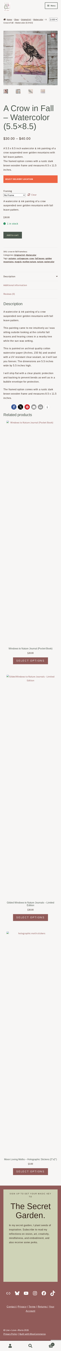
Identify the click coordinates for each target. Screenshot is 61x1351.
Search (30, 1346)
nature (40, 261)
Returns (43, 1306)
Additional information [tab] (15, 285)
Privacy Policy (10, 1333)
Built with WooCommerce (32, 1333)
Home (9, 19)
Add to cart (13, 235)
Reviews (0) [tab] (9, 293)
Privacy (22, 1306)
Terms (32, 1306)
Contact (11, 1306)
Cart (47, 1343)
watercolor (49, 261)
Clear (34, 194)
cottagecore (22, 258)
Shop (16, 19)
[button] (53, 35)
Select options (30, 660)
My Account (10, 1346)
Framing (7, 190)
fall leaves (39, 258)
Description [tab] (9, 276)
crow (31, 258)
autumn (12, 258)
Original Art (26, 19)
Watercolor (38, 19)
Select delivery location (19, 179)
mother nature (29, 261)
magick (18, 261)
